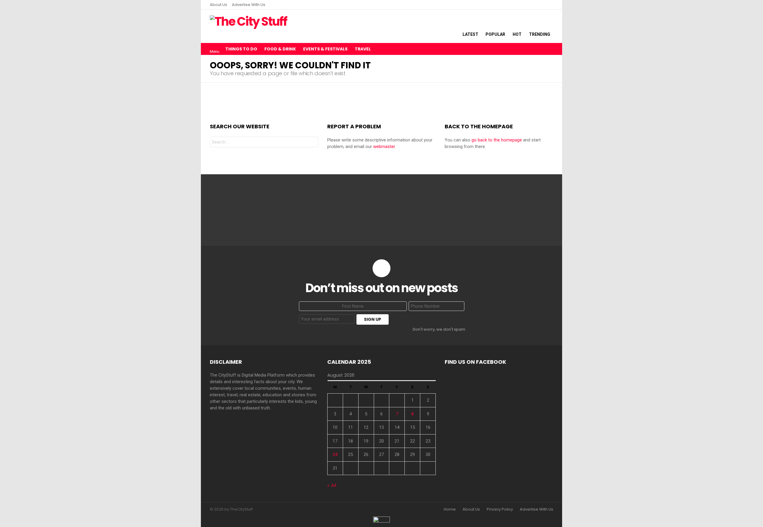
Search (312, 143)
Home (450, 509)
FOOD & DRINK (280, 49)
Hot (517, 34)
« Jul (331, 485)
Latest (470, 34)
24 (335, 454)
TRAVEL (363, 49)
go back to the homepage (497, 140)
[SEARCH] (549, 49)
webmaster (384, 146)
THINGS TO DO (241, 49)
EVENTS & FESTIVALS (325, 49)
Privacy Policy (500, 509)
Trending (539, 34)
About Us (218, 4)
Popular (495, 34)
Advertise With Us (248, 4)
